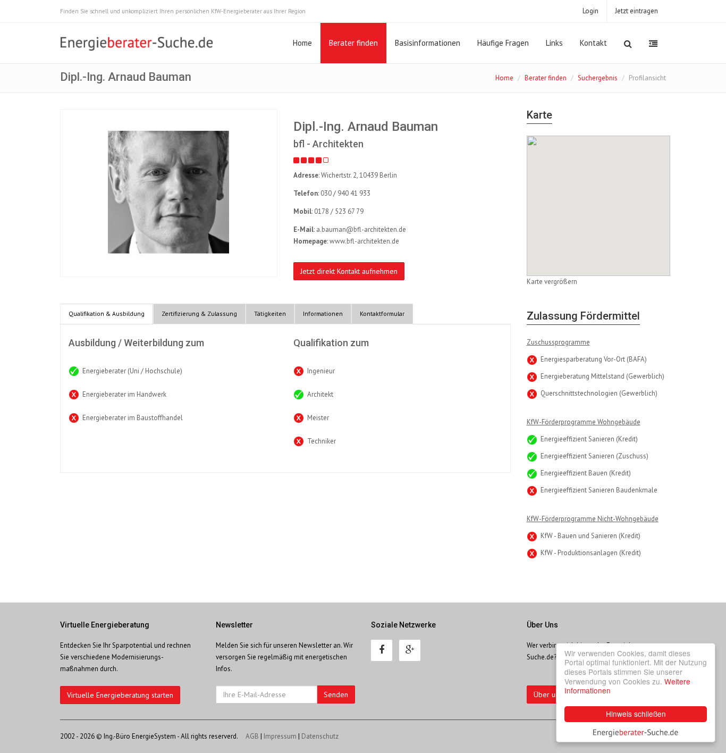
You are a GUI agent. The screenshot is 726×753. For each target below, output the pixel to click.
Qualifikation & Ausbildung (107, 313)
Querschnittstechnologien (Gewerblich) (599, 393)
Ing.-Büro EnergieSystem (140, 736)
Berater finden (353, 43)
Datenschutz (320, 736)
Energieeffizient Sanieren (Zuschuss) (594, 456)
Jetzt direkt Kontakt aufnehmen (349, 271)
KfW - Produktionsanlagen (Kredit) (591, 552)
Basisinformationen (427, 43)
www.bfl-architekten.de (364, 241)
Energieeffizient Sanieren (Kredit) (589, 439)
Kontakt (593, 43)
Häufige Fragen (503, 43)
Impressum (280, 736)
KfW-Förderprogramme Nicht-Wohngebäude (593, 518)
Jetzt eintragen (636, 10)
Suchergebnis (598, 77)
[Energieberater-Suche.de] (137, 43)
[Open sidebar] (653, 43)
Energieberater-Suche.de (635, 732)
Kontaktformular (382, 313)
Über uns (548, 694)
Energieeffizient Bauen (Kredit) (586, 473)
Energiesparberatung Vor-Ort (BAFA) (594, 359)
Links (554, 43)
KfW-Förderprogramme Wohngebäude (583, 421)
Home (302, 43)
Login (590, 10)
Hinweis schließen (636, 713)
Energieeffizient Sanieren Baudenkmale (599, 490)
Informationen (323, 313)
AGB (252, 736)
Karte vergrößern (552, 281)
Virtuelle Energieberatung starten (120, 695)
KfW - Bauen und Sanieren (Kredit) (590, 535)
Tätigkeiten (270, 313)
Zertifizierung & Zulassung (199, 313)
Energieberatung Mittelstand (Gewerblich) (602, 376)
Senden (336, 694)
